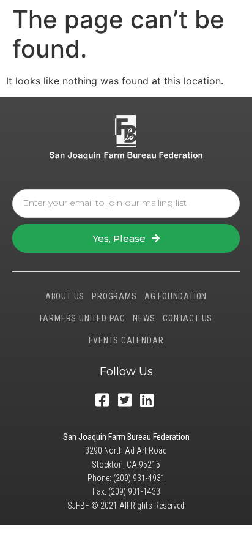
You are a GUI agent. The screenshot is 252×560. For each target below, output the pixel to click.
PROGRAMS (114, 296)
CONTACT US (187, 318)
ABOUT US (64, 296)
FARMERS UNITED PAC (82, 318)
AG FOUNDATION (175, 296)
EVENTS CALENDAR (126, 340)
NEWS (144, 318)
